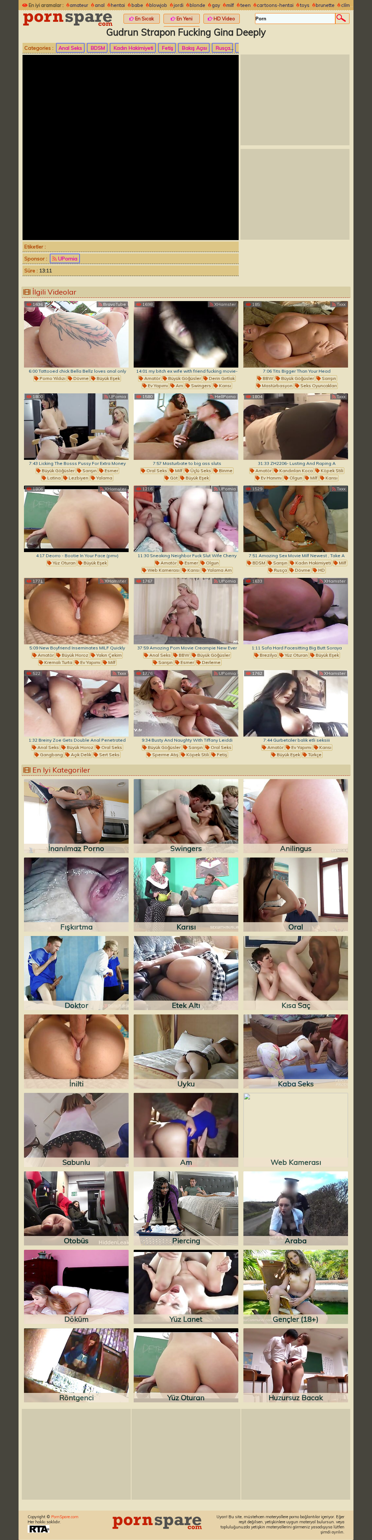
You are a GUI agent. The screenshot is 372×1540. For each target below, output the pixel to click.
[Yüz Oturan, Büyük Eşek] (76, 519)
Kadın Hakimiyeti (132, 48)
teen (245, 5)
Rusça (222, 48)
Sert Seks (109, 754)
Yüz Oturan (64, 563)
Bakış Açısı (194, 48)
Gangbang (51, 754)
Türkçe (314, 754)
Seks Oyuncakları (318, 385)
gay (216, 5)
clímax (348, 5)
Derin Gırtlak (221, 378)
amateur (79, 5)
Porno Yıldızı (52, 378)
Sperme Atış (164, 754)
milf (230, 5)
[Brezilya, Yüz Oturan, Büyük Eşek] (295, 611)
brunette (325, 5)
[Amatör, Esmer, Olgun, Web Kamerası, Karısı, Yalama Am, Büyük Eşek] (186, 519)
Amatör (151, 378)
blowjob (158, 5)
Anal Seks (70, 48)
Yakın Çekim (108, 655)
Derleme (211, 662)
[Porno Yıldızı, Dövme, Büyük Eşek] (76, 334)
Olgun (295, 478)
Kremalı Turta (57, 662)
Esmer (111, 470)
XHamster (224, 304)
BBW (267, 378)
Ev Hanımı (271, 478)
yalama (103, 478)
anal (100, 5)
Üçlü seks (200, 470)
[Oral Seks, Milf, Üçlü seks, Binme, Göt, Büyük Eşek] (186, 426)
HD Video (224, 18)
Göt (173, 478)
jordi (178, 5)
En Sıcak (144, 18)
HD (321, 570)
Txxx (340, 304)
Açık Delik (80, 754)
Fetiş (167, 48)
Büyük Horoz (74, 655)
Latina (53, 478)
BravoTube (114, 304)
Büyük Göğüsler (184, 378)
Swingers (200, 385)
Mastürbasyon (276, 385)
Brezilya (268, 655)
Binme (225, 470)
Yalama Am (219, 570)
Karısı (224, 385)
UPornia (67, 258)
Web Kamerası (162, 570)
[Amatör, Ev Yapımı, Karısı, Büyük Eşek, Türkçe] (295, 703)
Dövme (80, 378)
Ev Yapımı (157, 385)
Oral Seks (156, 470)
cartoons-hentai (275, 5)
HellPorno (225, 396)
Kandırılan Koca (295, 470)
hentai (118, 5)
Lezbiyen (78, 478)
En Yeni (184, 18)
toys (305, 5)
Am (179, 385)
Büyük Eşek (108, 378)
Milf (178, 470)
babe (137, 5)
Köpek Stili (331, 470)
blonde (197, 5)
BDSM (97, 48)
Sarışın (328, 378)
